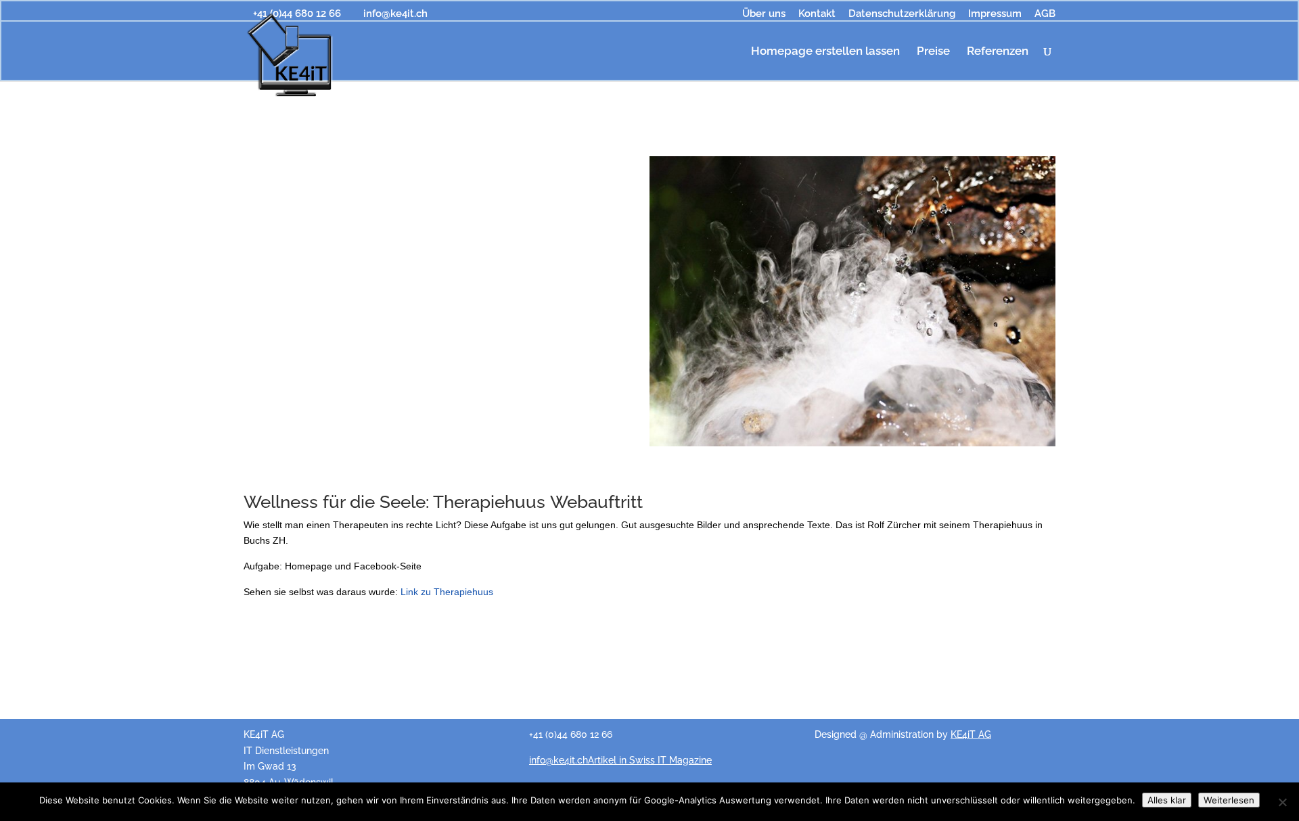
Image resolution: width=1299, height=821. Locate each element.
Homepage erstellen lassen (825, 51)
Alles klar (1166, 800)
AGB (1044, 14)
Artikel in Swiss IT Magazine (650, 760)
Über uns (763, 14)
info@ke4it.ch (558, 760)
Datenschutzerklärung (901, 14)
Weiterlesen (1229, 800)
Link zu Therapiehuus (447, 591)
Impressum (995, 14)
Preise (933, 51)
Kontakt (817, 14)
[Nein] (1282, 802)
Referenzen (997, 51)
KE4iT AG (971, 734)
